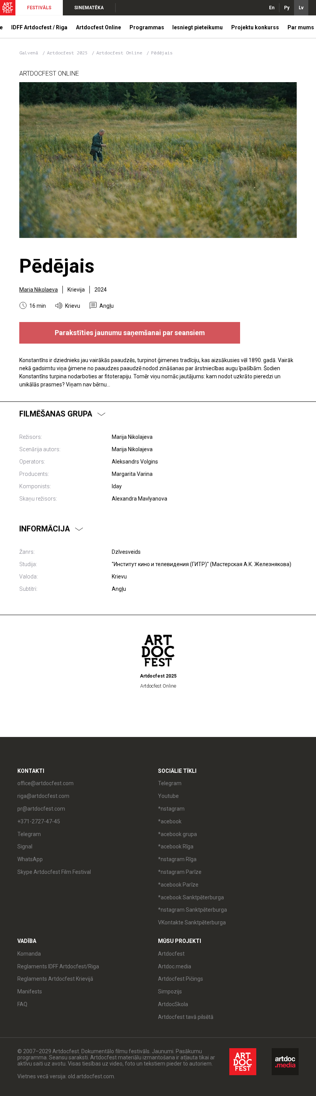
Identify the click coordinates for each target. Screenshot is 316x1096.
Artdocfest (171, 954)
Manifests (29, 991)
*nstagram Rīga (177, 859)
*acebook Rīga (175, 846)
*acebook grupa (177, 834)
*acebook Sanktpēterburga (191, 897)
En (271, 7)
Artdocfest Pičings (180, 979)
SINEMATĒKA (89, 7)
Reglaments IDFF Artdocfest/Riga (58, 966)
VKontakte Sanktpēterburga (192, 922)
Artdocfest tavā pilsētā (185, 1017)
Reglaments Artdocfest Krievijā (55, 979)
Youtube (168, 796)
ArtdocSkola (173, 1004)
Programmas (146, 27)
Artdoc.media (174, 966)
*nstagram (171, 809)
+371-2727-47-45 (38, 821)
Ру (286, 7)
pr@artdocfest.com (41, 809)
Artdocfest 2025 (68, 53)
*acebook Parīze (178, 885)
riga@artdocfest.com (43, 796)
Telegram (170, 783)
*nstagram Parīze (180, 872)
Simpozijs (170, 991)
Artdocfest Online (120, 53)
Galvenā (28, 53)
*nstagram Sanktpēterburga (192, 910)
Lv (301, 7)
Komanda (29, 954)
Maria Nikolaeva (38, 290)
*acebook (170, 821)
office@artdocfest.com (45, 783)
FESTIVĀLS (39, 7)
